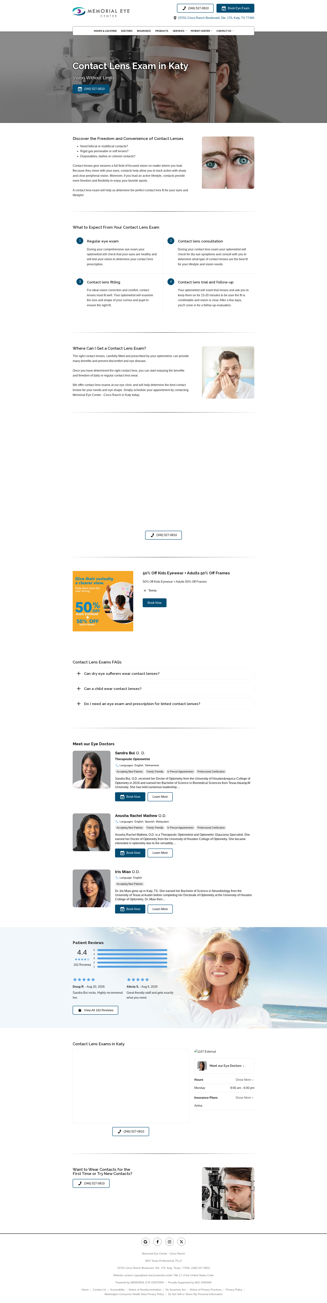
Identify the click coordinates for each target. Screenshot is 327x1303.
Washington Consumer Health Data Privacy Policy (134, 1294)
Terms (152, 590)
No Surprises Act (176, 1289)
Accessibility (117, 1289)
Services (178, 31)
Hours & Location (105, 31)
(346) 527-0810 (200, 1267)
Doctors (126, 31)
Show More (243, 1079)
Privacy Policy (234, 1289)
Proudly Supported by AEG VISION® (190, 1282)
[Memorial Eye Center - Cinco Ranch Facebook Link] (157, 1242)
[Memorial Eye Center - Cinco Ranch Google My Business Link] (146, 1242)
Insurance (144, 31)
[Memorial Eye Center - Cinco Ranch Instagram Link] (169, 1242)
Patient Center (200, 31)
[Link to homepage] (110, 12)
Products (161, 31)
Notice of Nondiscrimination (145, 1289)
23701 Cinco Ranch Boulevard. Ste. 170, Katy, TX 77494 (215, 17)
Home (85, 1289)
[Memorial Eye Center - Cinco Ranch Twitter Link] (181, 1242)
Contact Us (223, 31)
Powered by (140, 1282)
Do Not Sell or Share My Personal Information (195, 1294)
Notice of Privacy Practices (206, 1289)
